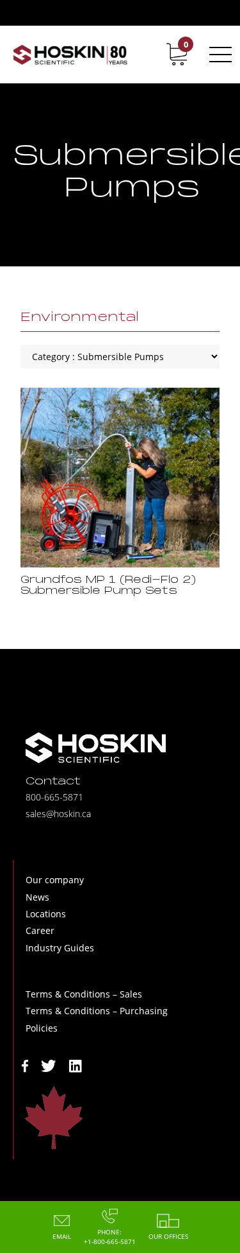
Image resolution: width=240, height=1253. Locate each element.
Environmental (79, 317)
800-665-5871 (54, 797)
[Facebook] (25, 1065)
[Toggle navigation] (218, 54)
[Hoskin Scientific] (70, 54)
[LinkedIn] (75, 1065)
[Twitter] (48, 1065)
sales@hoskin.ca (58, 814)
